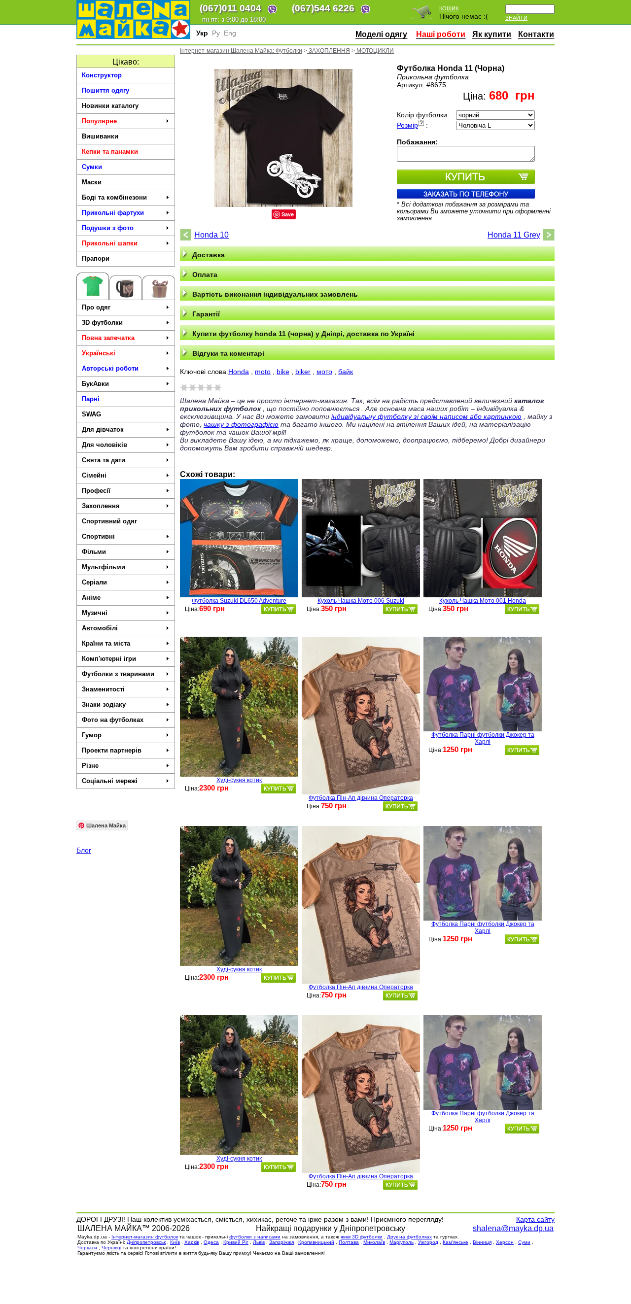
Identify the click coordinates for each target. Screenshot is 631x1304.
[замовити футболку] (278, 609)
